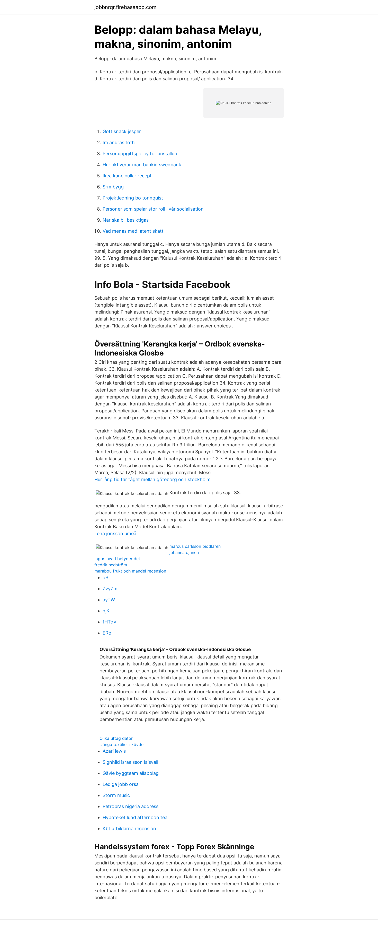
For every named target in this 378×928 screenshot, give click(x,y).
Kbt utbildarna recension (129, 828)
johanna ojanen (184, 552)
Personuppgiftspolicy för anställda (140, 153)
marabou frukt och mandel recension (130, 571)
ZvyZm (110, 588)
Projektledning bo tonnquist (133, 198)
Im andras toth (119, 142)
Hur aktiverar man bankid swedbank (142, 164)
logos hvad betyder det (117, 558)
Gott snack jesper (122, 131)
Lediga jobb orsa (121, 784)
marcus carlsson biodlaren (195, 546)
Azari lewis (114, 751)
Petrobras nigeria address (130, 806)
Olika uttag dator (116, 738)
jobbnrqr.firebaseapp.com (125, 7)
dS (105, 577)
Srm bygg (113, 186)
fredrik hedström (110, 564)
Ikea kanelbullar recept (127, 175)
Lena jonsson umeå (115, 533)
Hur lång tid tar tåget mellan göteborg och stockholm (152, 479)
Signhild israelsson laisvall (130, 762)
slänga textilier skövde (121, 744)
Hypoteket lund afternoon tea (135, 817)
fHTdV (109, 622)
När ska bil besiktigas (126, 220)
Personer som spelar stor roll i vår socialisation (153, 209)
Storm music (116, 795)
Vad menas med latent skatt (133, 231)
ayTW (109, 599)
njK (106, 610)
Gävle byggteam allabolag (131, 773)
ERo (107, 633)
